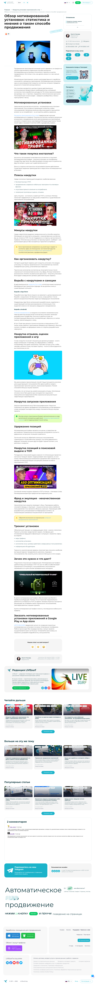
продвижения (15, 746)
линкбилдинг (76, 787)
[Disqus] (48, 841)
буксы (66, 746)
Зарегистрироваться (20, 688)
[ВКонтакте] (24, 2)
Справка (62, 930)
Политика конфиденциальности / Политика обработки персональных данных (57, 969)
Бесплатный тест (72, 101)
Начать (33, 914)
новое (72, 705)
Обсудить (86, 41)
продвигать (67, 705)
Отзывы (71, 945)
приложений (26, 705)
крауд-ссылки (68, 787)
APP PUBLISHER (19, 625)
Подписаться (73, 78)
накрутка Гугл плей (35, 284)
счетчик (24, 787)
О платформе (79, 945)
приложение (78, 705)
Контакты (87, 945)
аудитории (37, 787)
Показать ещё (48, 731)
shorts (48, 705)
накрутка (13, 705)
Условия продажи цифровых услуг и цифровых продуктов (51, 963)
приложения (9, 748)
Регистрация (86, 2)
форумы (82, 787)
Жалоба (68, 930)
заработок (71, 746)
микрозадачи (78, 746)
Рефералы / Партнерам (83, 934)
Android (84, 705)
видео (36, 705)
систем (52, 787)
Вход (78, 2)
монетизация (43, 705)
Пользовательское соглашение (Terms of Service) (48, 967)
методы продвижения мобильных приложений (35, 250)
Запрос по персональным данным (44, 961)
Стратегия (8, 746)
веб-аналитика (18, 787)
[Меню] (73, 2)
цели (29, 787)
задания (84, 746)
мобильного (22, 746)
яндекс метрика (9, 787)
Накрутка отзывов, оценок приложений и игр (74, 22)
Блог (19, 2)
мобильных (19, 705)
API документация (84, 940)
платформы (53, 705)
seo (86, 787)
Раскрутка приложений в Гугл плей (26, 115)
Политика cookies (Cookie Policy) (43, 972)
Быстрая (8, 705)
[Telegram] (27, 2)
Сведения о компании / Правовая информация (48, 965)
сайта (43, 787)
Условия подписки (84, 961)
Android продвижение (22, 312)
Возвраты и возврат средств (66, 961)
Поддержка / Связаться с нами (81, 930)
